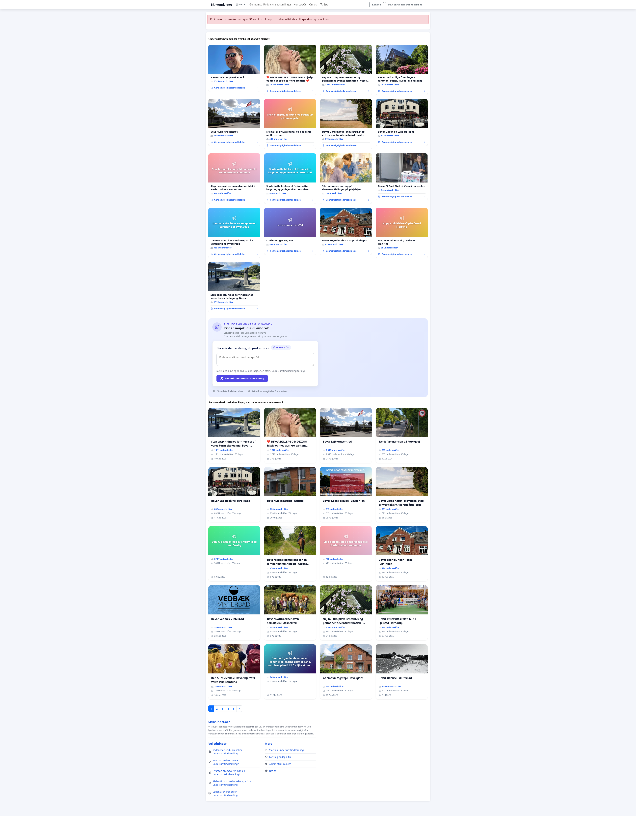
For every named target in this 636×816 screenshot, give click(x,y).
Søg (325, 4)
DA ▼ (242, 4)
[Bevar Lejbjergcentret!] (234, 122)
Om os (313, 4)
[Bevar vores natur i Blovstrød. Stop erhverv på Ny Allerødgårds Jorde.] (346, 124)
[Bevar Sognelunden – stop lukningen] (346, 231)
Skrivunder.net (221, 4)
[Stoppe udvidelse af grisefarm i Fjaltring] (402, 233)
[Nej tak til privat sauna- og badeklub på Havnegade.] (290, 124)
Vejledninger (217, 744)
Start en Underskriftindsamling (405, 4)
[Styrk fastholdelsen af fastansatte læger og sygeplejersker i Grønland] (290, 178)
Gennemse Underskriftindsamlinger (270, 4)
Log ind (376, 4)
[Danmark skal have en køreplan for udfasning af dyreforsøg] (234, 233)
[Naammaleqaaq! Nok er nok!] (234, 68)
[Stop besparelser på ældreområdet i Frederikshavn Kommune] (234, 178)
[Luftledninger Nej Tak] (290, 231)
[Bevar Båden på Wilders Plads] (402, 122)
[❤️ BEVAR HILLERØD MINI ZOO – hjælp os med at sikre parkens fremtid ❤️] (290, 70)
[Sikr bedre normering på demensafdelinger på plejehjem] (346, 178)
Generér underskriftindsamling (244, 378)
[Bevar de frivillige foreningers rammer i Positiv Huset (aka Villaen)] (402, 70)
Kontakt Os (300, 4)
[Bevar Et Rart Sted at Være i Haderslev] (402, 176)
